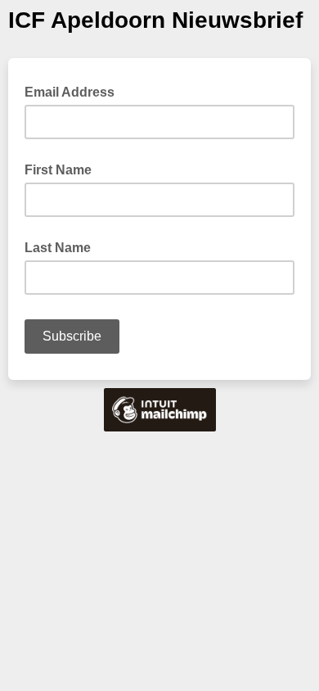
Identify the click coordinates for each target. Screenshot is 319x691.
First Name (58, 170)
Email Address (74, 91)
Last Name (58, 248)
